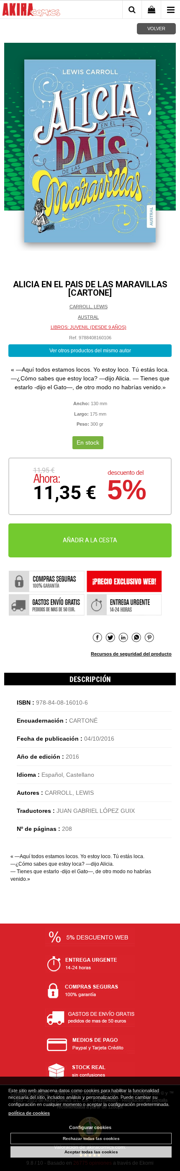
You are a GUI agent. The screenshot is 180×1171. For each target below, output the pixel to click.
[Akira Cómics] (31, 11)
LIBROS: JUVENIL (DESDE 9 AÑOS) (88, 327)
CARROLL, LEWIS (88, 306)
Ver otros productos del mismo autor (90, 351)
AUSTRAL (88, 317)
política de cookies (29, 1113)
